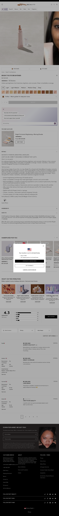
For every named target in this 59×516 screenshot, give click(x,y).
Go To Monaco (29, 265)
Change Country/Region (29, 269)
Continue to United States (29, 261)
